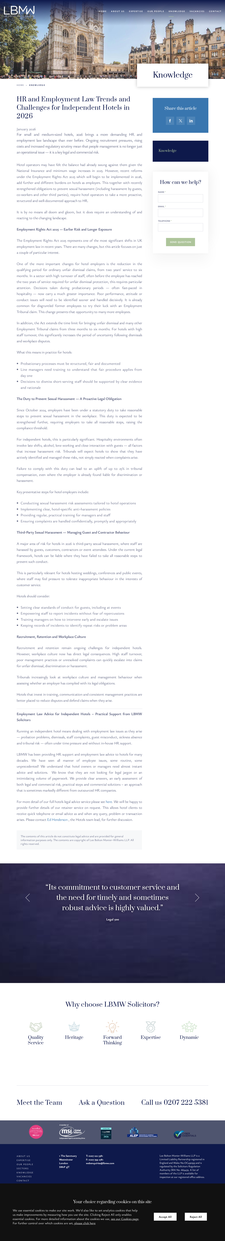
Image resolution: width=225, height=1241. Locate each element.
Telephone (164, 221)
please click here (85, 1223)
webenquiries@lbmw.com (100, 1163)
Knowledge (177, 11)
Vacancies (197, 11)
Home (103, 11)
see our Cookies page (125, 1219)
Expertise (136, 11)
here (109, 801)
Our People (155, 11)
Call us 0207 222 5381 (174, 1103)
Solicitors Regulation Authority (180, 1168)
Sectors (23, 1168)
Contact (215, 11)
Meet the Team (39, 1103)
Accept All (165, 1217)
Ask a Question (102, 1103)
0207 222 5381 (96, 1156)
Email (161, 206)
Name (161, 192)
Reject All (196, 1217)
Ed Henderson (57, 819)
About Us (118, 11)
